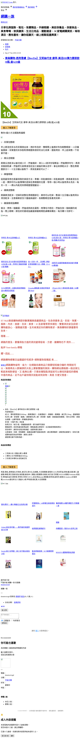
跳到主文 (4, 22)
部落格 (7, 47)
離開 (12, 736)
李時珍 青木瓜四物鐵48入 (37, 238)
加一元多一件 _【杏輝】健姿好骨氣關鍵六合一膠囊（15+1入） (39, 264)
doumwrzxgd (5, 584)
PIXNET (24, 711)
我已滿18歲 (5, 736)
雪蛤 (6, 386)
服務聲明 (60, 711)
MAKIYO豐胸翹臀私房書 (65, 552)
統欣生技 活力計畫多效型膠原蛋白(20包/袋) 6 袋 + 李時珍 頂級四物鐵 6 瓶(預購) (14, 264)
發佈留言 (4, 623)
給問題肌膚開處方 (38, 528)
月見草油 (61, 240)
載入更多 (4, 610)
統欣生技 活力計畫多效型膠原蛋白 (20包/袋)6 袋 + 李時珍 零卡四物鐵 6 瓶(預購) (65, 237)
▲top (3, 606)
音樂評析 (17, 602)
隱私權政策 (52, 711)
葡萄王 (3, 365)
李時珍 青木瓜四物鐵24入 (10, 238)
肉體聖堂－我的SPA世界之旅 (67, 528)
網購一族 (7, 16)
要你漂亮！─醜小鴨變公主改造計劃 (14, 504)
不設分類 (18, 40)
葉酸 (57, 522)
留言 (22, 596)
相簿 (6, 44)
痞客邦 (18, 596)
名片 (6, 49)
